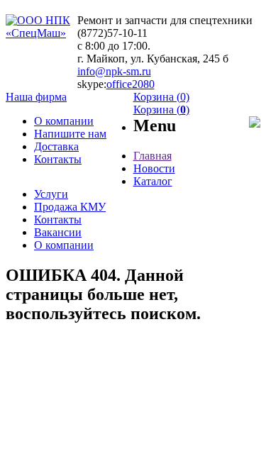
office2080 (130, 84)
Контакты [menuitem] (58, 159)
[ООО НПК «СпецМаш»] (41, 33)
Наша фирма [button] (36, 97)
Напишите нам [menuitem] (70, 134)
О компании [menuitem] (64, 121)
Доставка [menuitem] (56, 146)
